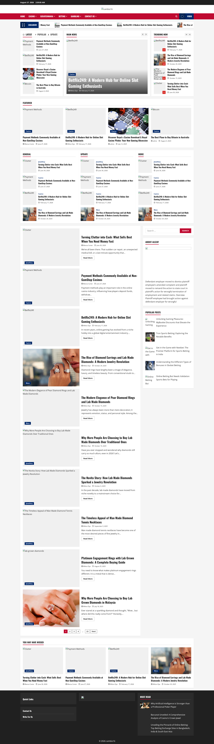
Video (189, 16)
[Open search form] (176, 16)
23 (87, 631)
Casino (32, 16)
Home (22, 16)
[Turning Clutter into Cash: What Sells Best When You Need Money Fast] (43, 660)
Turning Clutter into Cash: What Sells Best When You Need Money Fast (160, 74)
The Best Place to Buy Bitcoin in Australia (29, 88)
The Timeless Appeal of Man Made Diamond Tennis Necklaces (51, 528)
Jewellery (41, 162)
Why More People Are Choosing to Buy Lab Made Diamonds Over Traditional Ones (51, 448)
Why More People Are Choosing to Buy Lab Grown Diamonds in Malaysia (51, 608)
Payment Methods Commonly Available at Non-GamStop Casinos (61, 24)
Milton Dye (74, 91)
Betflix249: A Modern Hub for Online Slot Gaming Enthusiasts (122, 24)
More (40, 210)
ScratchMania (46, 16)
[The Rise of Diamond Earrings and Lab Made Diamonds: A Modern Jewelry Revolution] (171, 660)
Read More (88, 258)
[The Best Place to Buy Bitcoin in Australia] (171, 121)
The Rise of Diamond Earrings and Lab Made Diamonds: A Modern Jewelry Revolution (160, 45)
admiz (112, 144)
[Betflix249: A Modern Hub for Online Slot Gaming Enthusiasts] (107, 67)
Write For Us (28, 716)
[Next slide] (146, 34)
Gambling (75, 16)
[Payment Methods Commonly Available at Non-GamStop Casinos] (43, 121)
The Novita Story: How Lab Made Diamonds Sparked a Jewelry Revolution (51, 488)
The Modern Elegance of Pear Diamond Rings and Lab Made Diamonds (160, 60)
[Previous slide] (142, 34)
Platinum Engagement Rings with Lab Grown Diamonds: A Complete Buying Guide (51, 568)
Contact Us (90, 16)
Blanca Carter (29, 144)
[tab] (29, 35)
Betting (62, 16)
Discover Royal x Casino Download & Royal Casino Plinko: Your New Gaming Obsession (29, 74)
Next (94, 631)
